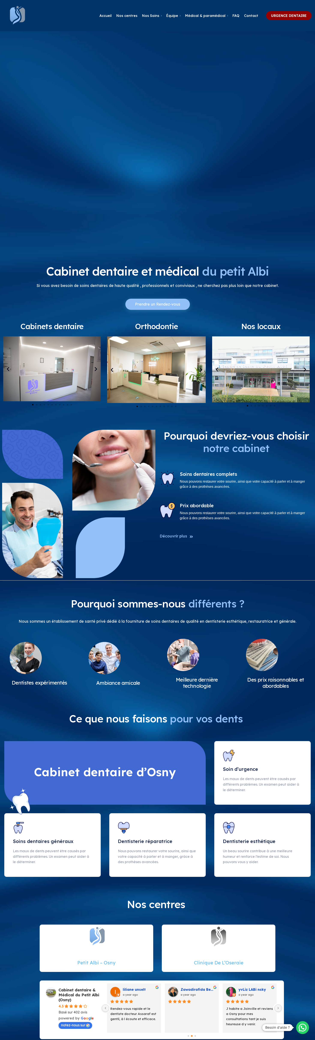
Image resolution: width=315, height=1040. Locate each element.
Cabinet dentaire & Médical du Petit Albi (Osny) (78, 995)
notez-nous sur (73, 1025)
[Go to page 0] (188, 1036)
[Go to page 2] (195, 1036)
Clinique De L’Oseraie (218, 963)
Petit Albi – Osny (96, 963)
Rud (241, 989)
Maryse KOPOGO (195, 989)
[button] (8, 369)
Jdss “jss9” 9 (134, 989)
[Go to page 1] (192, 1036)
